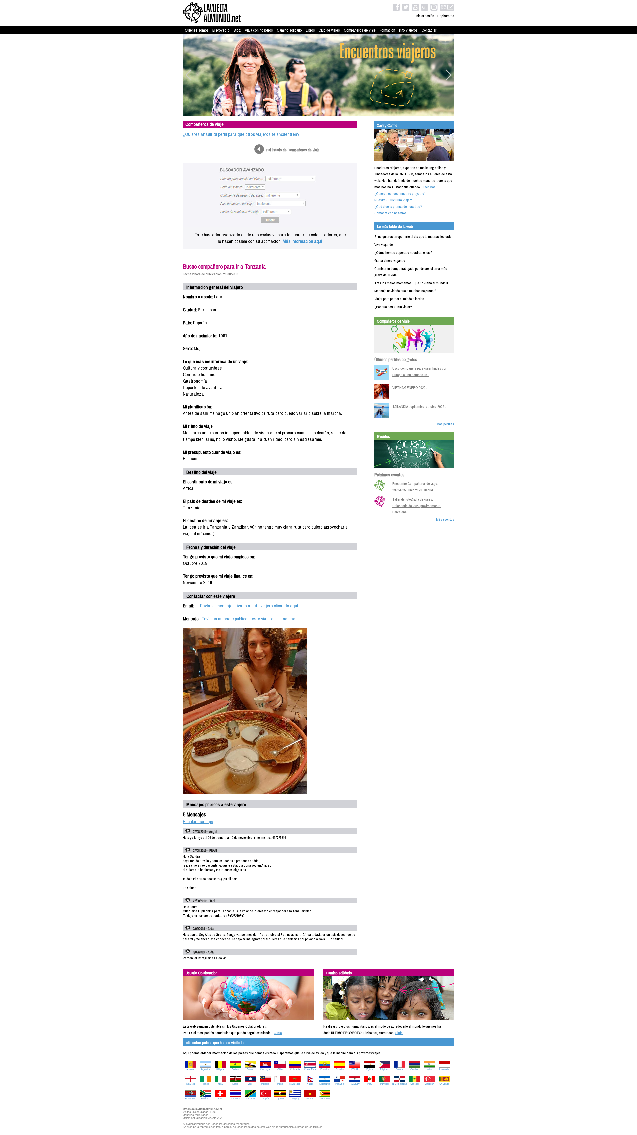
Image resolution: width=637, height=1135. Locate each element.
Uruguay (295, 1098)
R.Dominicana (399, 1084)
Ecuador (324, 1069)
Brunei (250, 1069)
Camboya (265, 1069)
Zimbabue (325, 1098)
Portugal (384, 1084)
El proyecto (221, 30)
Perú (369, 1084)
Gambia (414, 1069)
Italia (220, 1084)
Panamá (339, 1084)
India (429, 1069)
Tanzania (250, 1098)
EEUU (354, 1069)
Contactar (429, 30)
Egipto (369, 1069)
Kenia (235, 1084)
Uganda (280, 1098)
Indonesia (444, 1069)
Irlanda (205, 1084)
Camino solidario (289, 30)
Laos (250, 1084)
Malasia (265, 1084)
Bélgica (220, 1069)
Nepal (310, 1084)
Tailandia (235, 1098)
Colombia (295, 1069)
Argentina (205, 1069)
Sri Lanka (444, 1084)
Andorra (190, 1069)
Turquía (265, 1098)
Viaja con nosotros (259, 30)
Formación (387, 30)
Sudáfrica (205, 1098)
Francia (399, 1069)
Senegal (414, 1084)
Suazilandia (190, 1098)
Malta (280, 1084)
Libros (310, 30)
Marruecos (294, 1084)
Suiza (220, 1098)
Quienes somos (197, 30)
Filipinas (384, 1069)
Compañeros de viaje (360, 30)
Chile (280, 1069)
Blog (237, 30)
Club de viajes (329, 30)
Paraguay (355, 1084)
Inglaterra (190, 1084)
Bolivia (235, 1069)
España (340, 1069)
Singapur (429, 1084)
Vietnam (310, 1098)
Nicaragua (324, 1084)
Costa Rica (310, 1069)
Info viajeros (408, 30)
